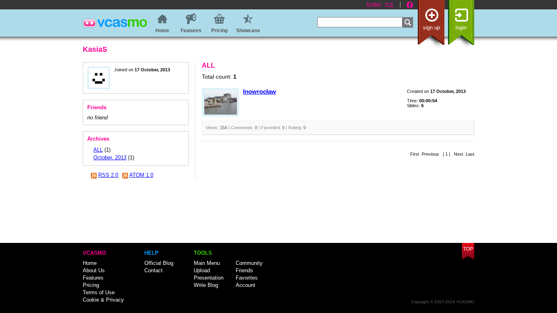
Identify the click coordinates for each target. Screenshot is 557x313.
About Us (94, 270)
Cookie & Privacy (103, 300)
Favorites (247, 278)
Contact (153, 270)
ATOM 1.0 (141, 175)
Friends (244, 270)
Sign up (431, 27)
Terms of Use (99, 292)
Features (93, 278)
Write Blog (206, 285)
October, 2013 (109, 157)
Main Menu (207, 263)
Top (468, 249)
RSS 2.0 (108, 175)
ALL (98, 150)
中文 (389, 4)
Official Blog (158, 263)
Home (90, 263)
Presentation (208, 278)
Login (460, 27)
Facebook (410, 5)
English (374, 4)
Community (249, 263)
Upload (202, 270)
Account (245, 285)
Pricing (91, 285)
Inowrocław (259, 91)
